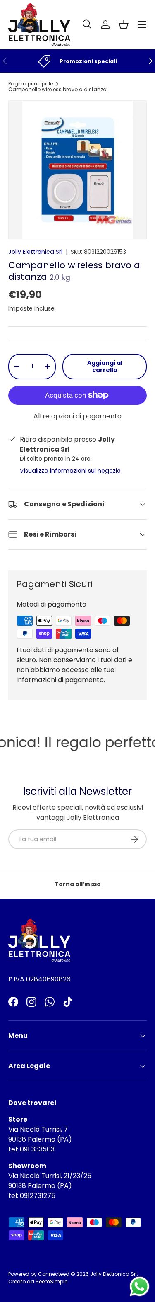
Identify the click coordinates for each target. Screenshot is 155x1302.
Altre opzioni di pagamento (77, 416)
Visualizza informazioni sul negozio (70, 470)
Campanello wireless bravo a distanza (57, 89)
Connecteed (53, 1274)
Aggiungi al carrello (104, 366)
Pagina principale (30, 83)
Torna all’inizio (78, 884)
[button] (123, 24)
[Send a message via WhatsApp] (139, 1286)
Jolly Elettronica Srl (35, 252)
